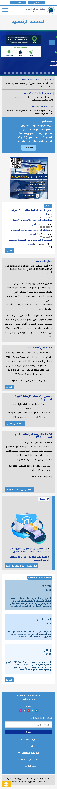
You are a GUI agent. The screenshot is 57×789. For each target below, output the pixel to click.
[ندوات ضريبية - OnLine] (28, 110)
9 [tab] (21, 73)
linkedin (36, 710)
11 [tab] (13, 73)
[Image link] (28, 178)
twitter (32, 710)
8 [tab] (25, 73)
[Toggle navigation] (5, 10)
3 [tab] (45, 73)
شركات (18, 2)
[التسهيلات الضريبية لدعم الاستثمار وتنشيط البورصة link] (28, 243)
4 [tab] (41, 73)
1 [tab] (53, 73)
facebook (24, 710)
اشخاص (36, 2)
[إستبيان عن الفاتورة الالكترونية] (28, 96)
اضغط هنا (28, 148)
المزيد (9, 250)
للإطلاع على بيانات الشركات (19, 489)
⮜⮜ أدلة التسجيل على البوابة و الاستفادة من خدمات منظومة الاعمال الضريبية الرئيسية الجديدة (28, 269)
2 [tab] (49, 73)
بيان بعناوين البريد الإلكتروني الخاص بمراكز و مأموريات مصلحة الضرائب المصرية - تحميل (29, 550)
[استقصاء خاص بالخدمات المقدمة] (28, 82)
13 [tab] (5, 73)
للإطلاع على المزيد (15, 423)
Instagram (20, 710)
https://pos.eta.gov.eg (42, 476)
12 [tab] (9, 73)
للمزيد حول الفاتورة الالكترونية (21, 566)
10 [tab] (17, 73)
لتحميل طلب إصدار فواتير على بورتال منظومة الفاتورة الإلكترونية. (29, 558)
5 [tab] (37, 73)
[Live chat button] (6, 784)
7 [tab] (29, 73)
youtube (28, 710)
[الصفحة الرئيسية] (40, 10)
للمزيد (9, 387)
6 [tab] (33, 73)
